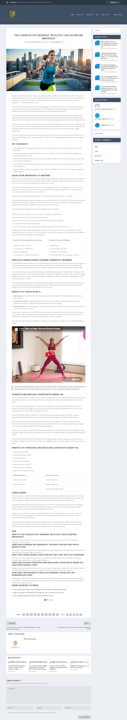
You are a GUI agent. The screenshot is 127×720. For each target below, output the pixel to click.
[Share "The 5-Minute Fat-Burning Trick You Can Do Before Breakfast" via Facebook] (24, 614)
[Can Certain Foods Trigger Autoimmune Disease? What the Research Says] (38, 662)
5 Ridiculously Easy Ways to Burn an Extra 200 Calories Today (16, 667)
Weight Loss (105, 15)
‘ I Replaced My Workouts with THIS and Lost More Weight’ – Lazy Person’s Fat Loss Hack (109, 55)
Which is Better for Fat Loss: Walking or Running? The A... (35, 2)
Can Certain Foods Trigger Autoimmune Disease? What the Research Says (38, 667)
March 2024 (98, 133)
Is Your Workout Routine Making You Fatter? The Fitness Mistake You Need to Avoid (109, 89)
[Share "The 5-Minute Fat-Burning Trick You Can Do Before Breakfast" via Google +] (31, 614)
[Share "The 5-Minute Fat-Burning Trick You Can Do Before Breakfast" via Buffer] (46, 614)
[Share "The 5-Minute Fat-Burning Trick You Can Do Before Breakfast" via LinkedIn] (42, 614)
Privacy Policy (118, 15)
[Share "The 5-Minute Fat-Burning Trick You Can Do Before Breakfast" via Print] (57, 614)
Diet (97, 15)
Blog (52, 42)
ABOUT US (80, 15)
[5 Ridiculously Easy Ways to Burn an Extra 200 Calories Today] (17, 662)
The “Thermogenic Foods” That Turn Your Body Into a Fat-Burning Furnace (110, 78)
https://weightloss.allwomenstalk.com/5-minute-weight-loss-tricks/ (33, 596)
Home (72, 15)
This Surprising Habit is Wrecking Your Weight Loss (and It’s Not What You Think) (109, 67)
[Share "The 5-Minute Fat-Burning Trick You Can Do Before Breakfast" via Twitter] (27, 614)
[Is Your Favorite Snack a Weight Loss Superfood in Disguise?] (59, 662)
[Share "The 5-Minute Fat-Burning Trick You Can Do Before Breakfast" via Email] (54, 614)
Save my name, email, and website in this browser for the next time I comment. (32, 713)
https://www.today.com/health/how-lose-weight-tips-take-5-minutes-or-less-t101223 (38, 592)
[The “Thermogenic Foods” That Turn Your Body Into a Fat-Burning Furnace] (97, 77)
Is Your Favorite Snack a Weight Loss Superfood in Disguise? (58, 667)
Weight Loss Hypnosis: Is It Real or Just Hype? (79, 666)
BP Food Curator (36, 42)
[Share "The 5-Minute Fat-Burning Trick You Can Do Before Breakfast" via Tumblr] (35, 614)
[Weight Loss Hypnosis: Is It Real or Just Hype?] (79, 662)
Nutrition (89, 15)
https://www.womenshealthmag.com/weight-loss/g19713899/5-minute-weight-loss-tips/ (39, 589)
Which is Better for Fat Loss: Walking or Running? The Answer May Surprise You (109, 44)
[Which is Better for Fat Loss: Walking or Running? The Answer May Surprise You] (97, 43)
